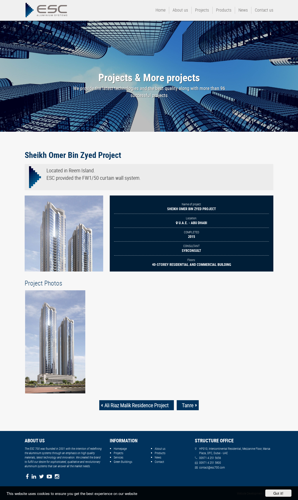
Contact (159, 462)
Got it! (278, 493)
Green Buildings (123, 462)
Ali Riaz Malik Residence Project (136, 405)
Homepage (120, 448)
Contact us (264, 10)
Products (223, 10)
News (243, 10)
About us (180, 10)
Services (118, 457)
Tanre (188, 405)
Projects (202, 10)
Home (161, 10)
